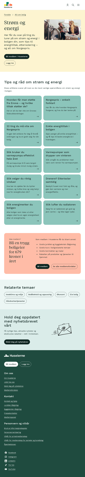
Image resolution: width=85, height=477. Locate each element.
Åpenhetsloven (10, 444)
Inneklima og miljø (14, 294)
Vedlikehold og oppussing (40, 294)
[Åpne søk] (72, 4)
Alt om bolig (20, 15)
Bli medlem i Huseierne (17, 56)
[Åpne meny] (78, 4)
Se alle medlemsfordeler (64, 266)
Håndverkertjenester (15, 301)
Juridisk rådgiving (11, 405)
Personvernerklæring (12, 432)
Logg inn (10, 63)
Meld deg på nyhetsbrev (17, 342)
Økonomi (61, 294)
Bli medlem (42, 266)
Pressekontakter (10, 413)
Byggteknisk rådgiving (12, 409)
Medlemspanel (10, 417)
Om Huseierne (10, 378)
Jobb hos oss (9, 382)
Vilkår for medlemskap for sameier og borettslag (23, 440)
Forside (7, 15)
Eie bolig (74, 294)
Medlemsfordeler (11, 390)
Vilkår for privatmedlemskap (15, 436)
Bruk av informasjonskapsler (15, 428)
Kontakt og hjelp (10, 401)
